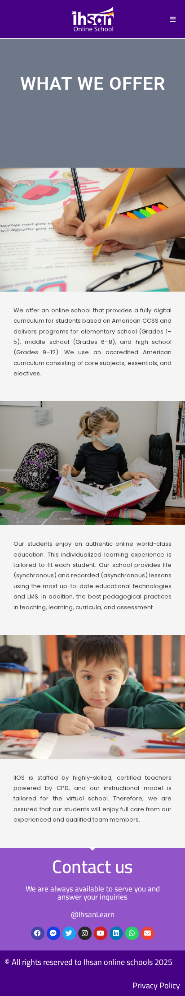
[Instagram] (85, 933)
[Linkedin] (116, 933)
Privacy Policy (156, 985)
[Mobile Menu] (173, 19)
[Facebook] (37, 933)
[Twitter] (69, 933)
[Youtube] (100, 933)
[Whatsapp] (132, 933)
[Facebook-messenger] (53, 933)
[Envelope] (147, 933)
